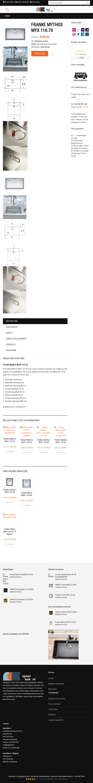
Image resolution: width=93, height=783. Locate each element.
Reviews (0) (11, 344)
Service (9, 333)
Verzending (11, 350)
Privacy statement (54, 704)
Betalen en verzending (56, 684)
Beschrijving (12, 321)
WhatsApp (16, 748)
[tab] (35, 321)
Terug (7, 16)
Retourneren (52, 689)
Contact (51, 678)
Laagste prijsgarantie (16, 339)
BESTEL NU (40, 53)
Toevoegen (9, 451)
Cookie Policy (53, 709)
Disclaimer (52, 715)
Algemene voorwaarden (56, 699)
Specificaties (12, 327)
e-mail (85, 107)
